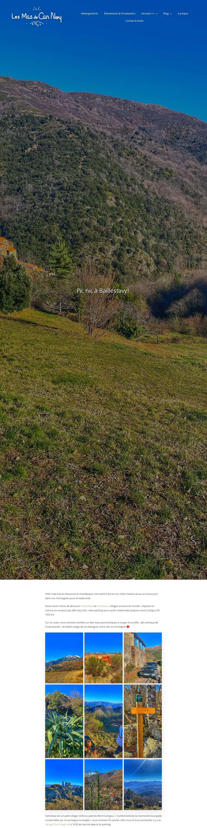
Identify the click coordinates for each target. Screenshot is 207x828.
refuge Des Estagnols (57, 824)
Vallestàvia (87, 606)
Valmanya (102, 606)
